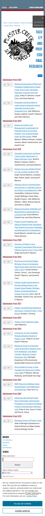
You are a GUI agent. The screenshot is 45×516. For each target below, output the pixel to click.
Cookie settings (32, 493)
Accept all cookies (22, 503)
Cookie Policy (31, 496)
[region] (22, 497)
